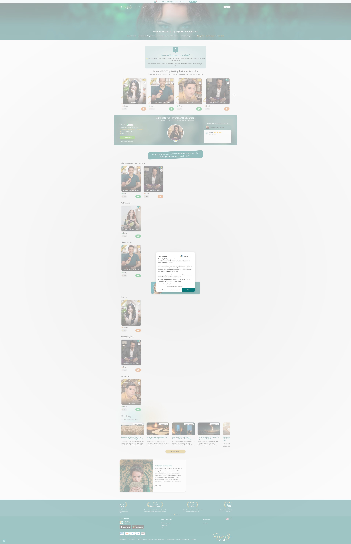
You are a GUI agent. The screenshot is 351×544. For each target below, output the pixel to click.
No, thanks (163, 289)
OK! (188, 289)
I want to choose (175, 289)
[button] (4, 541)
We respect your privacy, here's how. (167, 284)
